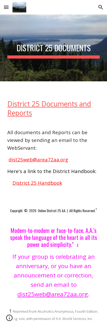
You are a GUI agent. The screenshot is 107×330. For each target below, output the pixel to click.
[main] (53, 48)
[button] (6, 7)
